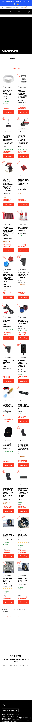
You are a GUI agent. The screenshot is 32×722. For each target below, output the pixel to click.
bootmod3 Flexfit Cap (7, 444)
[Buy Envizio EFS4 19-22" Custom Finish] (8, 523)
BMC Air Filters (22, 189)
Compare (8, 87)
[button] (28, 12)
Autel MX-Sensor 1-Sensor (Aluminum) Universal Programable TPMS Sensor (8, 139)
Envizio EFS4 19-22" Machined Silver (7, 581)
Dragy (20, 411)
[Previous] (14, 63)
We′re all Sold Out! (8, 420)
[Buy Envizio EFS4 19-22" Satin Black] (23, 567)
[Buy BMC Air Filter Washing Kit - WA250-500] (23, 216)
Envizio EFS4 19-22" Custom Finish (8, 535)
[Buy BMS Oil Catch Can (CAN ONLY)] (8, 349)
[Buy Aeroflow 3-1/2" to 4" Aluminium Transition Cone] (8, 79)
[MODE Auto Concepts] (15, 12)
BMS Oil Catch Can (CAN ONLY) (8, 362)
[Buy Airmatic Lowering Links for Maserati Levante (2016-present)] (23, 79)
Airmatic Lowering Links (22, 101)
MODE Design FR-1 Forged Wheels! (14, 7)
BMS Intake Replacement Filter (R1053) (23, 321)
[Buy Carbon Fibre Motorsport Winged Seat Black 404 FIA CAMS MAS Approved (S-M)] (8, 476)
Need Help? (8, 717)
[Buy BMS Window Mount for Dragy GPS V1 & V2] (23, 393)
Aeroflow (6, 99)
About (14, 717)
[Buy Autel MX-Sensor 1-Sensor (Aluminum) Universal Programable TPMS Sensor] (8, 123)
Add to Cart (8, 112)
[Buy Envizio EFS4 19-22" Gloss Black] (23, 523)
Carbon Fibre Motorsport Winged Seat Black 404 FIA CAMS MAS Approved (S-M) (8, 492)
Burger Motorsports (7, 285)
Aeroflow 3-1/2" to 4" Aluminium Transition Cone (7, 93)
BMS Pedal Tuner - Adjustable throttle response (22, 363)
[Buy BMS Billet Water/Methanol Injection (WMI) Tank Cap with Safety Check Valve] (8, 261)
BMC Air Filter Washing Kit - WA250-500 (23, 228)
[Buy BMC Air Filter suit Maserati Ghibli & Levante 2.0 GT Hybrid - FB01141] (23, 168)
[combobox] (16, 665)
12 (18, 616)
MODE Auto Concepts (8, 715)
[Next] (18, 63)
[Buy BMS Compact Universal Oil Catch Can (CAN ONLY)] (23, 261)
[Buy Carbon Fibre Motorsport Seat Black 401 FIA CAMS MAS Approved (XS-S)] (23, 432)
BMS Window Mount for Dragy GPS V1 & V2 (23, 406)
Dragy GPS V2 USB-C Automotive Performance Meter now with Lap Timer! (23, 492)
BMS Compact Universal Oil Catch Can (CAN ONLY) (23, 275)
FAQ (3, 717)
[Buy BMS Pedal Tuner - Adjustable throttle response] (23, 349)
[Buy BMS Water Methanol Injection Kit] (8, 393)
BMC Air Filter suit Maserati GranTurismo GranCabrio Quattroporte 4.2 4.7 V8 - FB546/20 (8, 231)
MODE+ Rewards (7, 718)
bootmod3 (6, 448)
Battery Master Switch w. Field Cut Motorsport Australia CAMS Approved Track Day (8, 184)
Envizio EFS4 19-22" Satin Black (22, 580)
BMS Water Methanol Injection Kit (8, 405)
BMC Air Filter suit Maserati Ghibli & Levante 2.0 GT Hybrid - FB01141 (23, 182)
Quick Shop (8, 297)
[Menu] (3, 12)
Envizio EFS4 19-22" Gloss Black (22, 535)
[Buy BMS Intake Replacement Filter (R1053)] (23, 309)
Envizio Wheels (7, 540)
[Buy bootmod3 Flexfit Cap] (8, 432)
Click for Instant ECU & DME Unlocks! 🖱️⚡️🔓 (16, 3)
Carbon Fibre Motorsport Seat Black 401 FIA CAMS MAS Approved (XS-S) (23, 447)
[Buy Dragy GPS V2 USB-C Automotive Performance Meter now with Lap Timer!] (23, 476)
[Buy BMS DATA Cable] (8, 309)
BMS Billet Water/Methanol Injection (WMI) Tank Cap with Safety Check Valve (8, 277)
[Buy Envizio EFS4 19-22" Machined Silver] (8, 567)
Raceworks (6, 193)
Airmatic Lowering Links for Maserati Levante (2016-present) (23, 93)
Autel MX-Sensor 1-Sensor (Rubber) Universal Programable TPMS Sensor (23, 139)
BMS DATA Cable (6, 321)
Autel (4, 146)
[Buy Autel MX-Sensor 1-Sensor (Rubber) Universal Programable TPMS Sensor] (23, 123)
